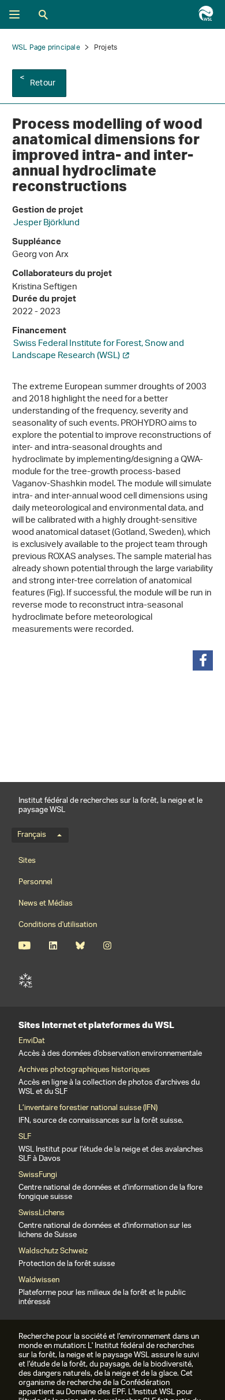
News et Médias (45, 903)
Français (31, 835)
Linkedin (53, 945)
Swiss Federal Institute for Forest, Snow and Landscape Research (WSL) (98, 350)
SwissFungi (37, 1175)
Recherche (43, 14)
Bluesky (80, 945)
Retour (42, 83)
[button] (203, 660)
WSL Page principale (46, 47)
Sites (27, 861)
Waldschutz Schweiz (53, 1251)
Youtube (24, 945)
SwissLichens (41, 1213)
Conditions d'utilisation (57, 925)
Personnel (35, 882)
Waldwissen (38, 1280)
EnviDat (31, 1041)
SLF (25, 980)
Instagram (107, 945)
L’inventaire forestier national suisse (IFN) (88, 1108)
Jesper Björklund (46, 223)
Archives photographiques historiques (84, 1070)
